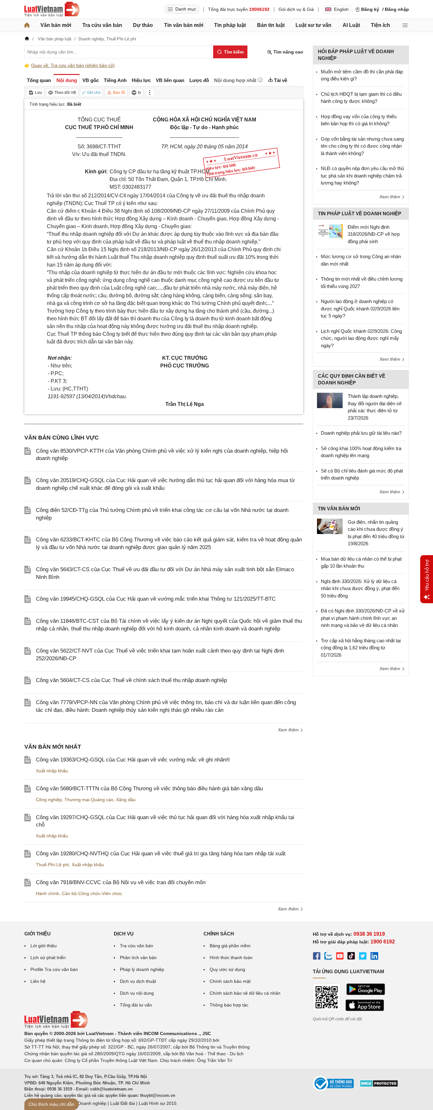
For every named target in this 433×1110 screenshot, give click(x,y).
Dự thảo (143, 25)
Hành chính (47, 893)
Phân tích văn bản (138, 957)
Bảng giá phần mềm (230, 945)
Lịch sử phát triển (48, 957)
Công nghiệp (49, 799)
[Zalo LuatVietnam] (328, 957)
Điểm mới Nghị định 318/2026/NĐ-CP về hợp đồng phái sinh (374, 234)
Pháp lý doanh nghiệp (142, 969)
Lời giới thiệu (43, 945)
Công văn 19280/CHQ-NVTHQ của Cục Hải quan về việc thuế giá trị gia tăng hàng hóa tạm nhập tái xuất (161, 854)
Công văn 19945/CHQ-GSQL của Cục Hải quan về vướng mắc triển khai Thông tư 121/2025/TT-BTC (156, 599)
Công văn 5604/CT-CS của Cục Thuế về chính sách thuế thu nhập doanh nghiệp (131, 680)
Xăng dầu (126, 799)
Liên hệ (38, 981)
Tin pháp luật (230, 25)
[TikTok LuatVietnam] (351, 957)
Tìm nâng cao (287, 51)
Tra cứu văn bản (102, 25)
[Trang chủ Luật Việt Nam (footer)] (56, 1026)
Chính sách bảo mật (230, 981)
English (341, 9)
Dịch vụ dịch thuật (138, 981)
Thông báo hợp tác (229, 1004)
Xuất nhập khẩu (52, 770)
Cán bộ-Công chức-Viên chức (92, 893)
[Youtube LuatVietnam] (340, 957)
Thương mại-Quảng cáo (88, 799)
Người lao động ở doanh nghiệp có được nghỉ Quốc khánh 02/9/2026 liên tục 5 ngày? (360, 308)
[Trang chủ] (26, 25)
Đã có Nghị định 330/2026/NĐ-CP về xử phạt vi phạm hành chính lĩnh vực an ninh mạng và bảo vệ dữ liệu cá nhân (363, 618)
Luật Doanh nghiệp (87, 1103)
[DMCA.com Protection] (379, 1085)
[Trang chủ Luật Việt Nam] (51, 9)
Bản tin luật (271, 25)
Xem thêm (289, 729)
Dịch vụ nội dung (137, 993)
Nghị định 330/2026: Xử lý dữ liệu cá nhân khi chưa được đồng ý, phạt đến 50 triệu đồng (360, 588)
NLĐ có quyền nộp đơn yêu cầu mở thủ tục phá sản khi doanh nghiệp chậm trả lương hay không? (362, 175)
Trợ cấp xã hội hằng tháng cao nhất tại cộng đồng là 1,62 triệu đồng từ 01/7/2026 (361, 648)
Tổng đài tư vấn (136, 1004)
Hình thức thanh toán (231, 957)
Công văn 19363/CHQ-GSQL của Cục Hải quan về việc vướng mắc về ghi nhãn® (133, 760)
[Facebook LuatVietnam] (317, 957)
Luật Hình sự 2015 (158, 1103)
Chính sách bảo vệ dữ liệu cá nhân (245, 993)
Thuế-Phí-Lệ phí (52, 864)
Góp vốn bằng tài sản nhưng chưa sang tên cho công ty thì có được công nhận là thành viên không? (362, 146)
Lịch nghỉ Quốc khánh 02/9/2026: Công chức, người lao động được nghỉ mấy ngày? (361, 338)
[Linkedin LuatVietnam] (374, 957)
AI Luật (351, 25)
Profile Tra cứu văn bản (54, 969)
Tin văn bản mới (183, 25)
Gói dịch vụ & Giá (296, 9)
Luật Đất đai (122, 1103)
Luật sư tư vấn (313, 25)
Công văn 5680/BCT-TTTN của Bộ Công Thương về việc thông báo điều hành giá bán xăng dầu (149, 788)
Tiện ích (380, 25)
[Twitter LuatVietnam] (363, 957)
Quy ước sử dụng (227, 969)
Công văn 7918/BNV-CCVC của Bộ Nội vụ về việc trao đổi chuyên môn (120, 882)
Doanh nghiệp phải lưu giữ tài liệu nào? (361, 433)
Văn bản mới (55, 25)
